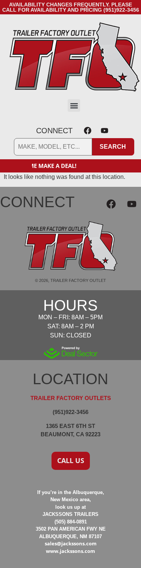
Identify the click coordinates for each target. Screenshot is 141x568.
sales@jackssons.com (71, 543)
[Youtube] (104, 130)
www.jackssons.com (70, 551)
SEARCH (113, 146)
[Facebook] (87, 130)
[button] (74, 105)
